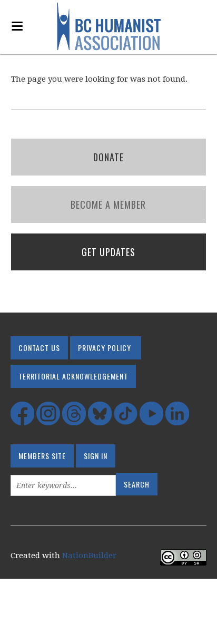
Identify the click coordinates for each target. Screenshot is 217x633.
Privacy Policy (104, 347)
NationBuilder (89, 555)
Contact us (39, 347)
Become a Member (108, 204)
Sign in (95, 455)
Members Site (42, 455)
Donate (108, 157)
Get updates (108, 252)
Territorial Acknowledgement (73, 376)
